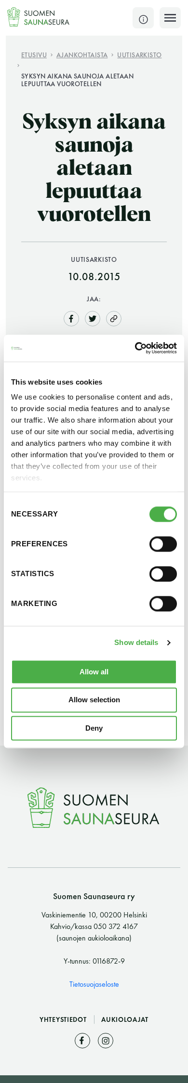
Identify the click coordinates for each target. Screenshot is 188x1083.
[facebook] (71, 317)
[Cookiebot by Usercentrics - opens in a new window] (135, 348)
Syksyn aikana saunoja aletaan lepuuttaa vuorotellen (77, 80)
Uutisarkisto (139, 55)
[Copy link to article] (113, 318)
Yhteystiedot (64, 1019)
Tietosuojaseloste (94, 984)
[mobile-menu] (170, 17)
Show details (136, 642)
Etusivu (34, 55)
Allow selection (94, 700)
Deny (94, 728)
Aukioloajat (124, 1019)
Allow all (94, 672)
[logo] (38, 16)
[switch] (163, 544)
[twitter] (92, 317)
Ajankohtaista (81, 55)
